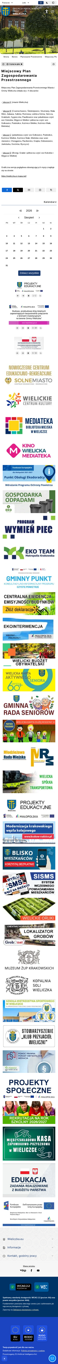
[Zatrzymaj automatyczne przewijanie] (29, 296)
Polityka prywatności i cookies (33, 1351)
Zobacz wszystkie (29, 273)
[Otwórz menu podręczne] (52, 11)
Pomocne (6, 3)
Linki (24, 3)
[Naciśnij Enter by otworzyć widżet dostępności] (47, 11)
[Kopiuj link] (51, 190)
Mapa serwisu (29, 1266)
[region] (29, 241)
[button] (23, 1270)
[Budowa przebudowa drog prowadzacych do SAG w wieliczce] (29, 314)
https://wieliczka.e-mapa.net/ (13, 176)
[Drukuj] (53, 64)
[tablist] (47, 3)
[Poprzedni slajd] (18, 296)
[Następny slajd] (23, 296)
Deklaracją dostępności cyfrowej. (26, 1310)
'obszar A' (6, 102)
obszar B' (7, 111)
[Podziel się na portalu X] (18, 190)
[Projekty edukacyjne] (29, 286)
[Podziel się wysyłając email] (29, 190)
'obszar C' (7, 135)
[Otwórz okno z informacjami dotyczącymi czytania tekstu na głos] (3, 64)
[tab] (41, 2)
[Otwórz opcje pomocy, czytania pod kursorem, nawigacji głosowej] (52, 1358)
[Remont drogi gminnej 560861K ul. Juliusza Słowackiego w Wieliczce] (29, 343)
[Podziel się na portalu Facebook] (7, 190)
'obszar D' (7, 153)
